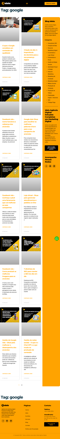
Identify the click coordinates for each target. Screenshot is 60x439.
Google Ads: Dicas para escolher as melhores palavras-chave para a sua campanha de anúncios (31, 126)
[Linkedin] (54, 166)
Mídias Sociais (52, 83)
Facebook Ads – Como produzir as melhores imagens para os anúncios (9, 274)
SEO (49, 100)
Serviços (27, 419)
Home (27, 410)
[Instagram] (46, 166)
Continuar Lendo (6, 77)
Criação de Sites (52, 45)
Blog (26, 422)
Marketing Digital (52, 81)
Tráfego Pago (51, 102)
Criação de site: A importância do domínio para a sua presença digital (31, 55)
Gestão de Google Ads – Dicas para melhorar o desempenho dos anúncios (9, 345)
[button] (27, 3)
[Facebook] (50, 166)
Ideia (26, 413)
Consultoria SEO (52, 43)
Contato (27, 425)
